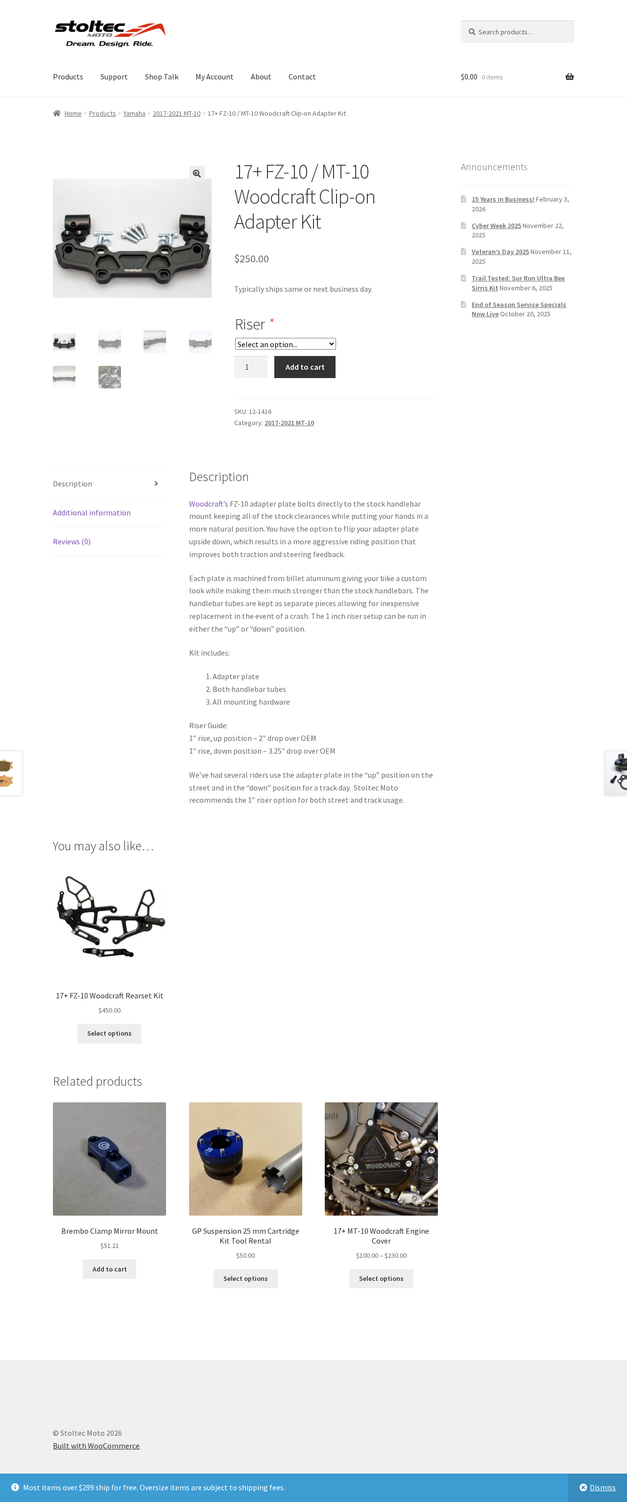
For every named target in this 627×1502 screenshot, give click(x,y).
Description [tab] (72, 483)
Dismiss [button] (603, 1487)
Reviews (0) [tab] (72, 541)
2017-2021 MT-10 (176, 113)
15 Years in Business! (503, 199)
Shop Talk (161, 76)
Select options (109, 1033)
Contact (302, 76)
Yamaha (134, 113)
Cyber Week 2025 (496, 225)
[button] (197, 173)
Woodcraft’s (208, 504)
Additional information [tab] (92, 512)
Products (68, 76)
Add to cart (305, 367)
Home (73, 113)
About (261, 76)
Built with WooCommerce (96, 1446)
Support (114, 76)
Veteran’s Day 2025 (500, 251)
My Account (214, 76)
